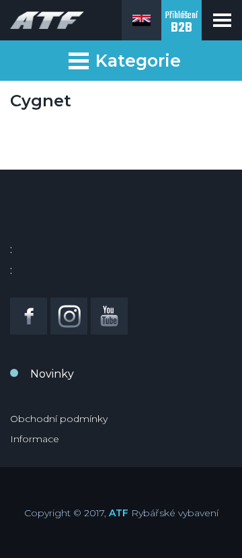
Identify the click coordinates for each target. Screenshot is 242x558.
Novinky (52, 374)
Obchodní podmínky (59, 419)
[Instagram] (68, 316)
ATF (118, 513)
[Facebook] (28, 316)
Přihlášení (181, 23)
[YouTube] (109, 316)
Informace (34, 439)
